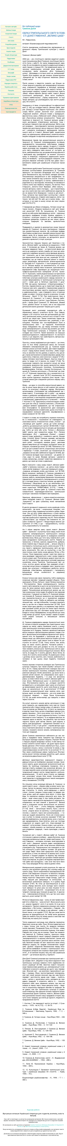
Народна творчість (10, 83)
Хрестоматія (11, 48)
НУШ (11, 105)
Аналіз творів (11, 51)
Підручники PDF (10, 80)
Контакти (11, 94)
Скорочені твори (11, 34)
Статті (11, 37)
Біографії (11, 73)
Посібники (10, 62)
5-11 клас (11, 69)
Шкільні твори (11, 30)
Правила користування (11, 97)
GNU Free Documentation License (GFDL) (37, 1126)
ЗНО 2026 (11, 41)
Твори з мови (10, 76)
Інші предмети (11, 112)
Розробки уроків (11, 44)
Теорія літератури (11, 55)
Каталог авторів (11, 26)
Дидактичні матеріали (11, 66)
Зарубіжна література (11, 101)
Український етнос (11, 87)
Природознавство (11, 108)
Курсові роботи (33, 1110)
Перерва (11, 90)
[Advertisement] (33, 12)
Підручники (11, 58)
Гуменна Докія (29, 28)
